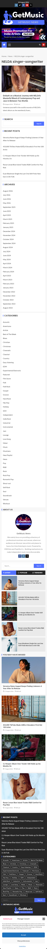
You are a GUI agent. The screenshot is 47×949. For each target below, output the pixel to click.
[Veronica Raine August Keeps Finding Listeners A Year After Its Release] (9, 583)
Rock (5, 471)
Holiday (6, 407)
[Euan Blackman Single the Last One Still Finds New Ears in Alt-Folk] (9, 645)
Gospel (5, 391)
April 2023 (7, 276)
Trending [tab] (38, 573)
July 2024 (6, 251)
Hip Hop (6, 403)
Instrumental (8, 427)
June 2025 (7, 211)
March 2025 (7, 219)
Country (6, 358)
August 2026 (8, 191)
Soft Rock (6, 487)
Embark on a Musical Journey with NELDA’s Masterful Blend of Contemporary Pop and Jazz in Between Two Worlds (22, 98)
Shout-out (7, 483)
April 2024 (7, 263)
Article (5, 330)
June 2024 (7, 255)
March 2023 (7, 280)
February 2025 (8, 223)
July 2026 (6, 195)
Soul (4, 491)
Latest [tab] (7, 573)
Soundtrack (7, 495)
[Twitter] (27, 556)
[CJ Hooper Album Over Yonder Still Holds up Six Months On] (9, 614)
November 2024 (9, 235)
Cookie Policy (22, 946)
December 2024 (9, 231)
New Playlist (7, 455)
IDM (4, 411)
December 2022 (9, 292)
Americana (7, 326)
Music (5, 447)
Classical (6, 354)
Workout (6, 503)
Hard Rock (7, 399)
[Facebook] (20, 556)
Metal (5, 443)
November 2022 (9, 296)
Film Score (7, 378)
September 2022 (9, 304)
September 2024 (9, 243)
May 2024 (7, 259)
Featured (6, 374)
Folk (4, 383)
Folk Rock (6, 387)
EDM (5, 366)
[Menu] (9, 44)
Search (8, 119)
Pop (4, 463)
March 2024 (7, 267)
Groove (6, 395)
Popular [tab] (23, 573)
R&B (4, 467)
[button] (44, 919)
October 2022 (8, 300)
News (5, 459)
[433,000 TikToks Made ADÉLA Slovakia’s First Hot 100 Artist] (9, 598)
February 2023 (8, 284)
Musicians (7, 451)
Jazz (4, 431)
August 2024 (8, 247)
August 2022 (8, 308)
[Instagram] (23, 556)
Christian (6, 342)
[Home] (4, 44)
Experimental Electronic (12, 370)
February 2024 (8, 272)
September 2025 (9, 207)
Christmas (7, 346)
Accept (23, 935)
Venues (6, 499)
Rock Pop (6, 475)
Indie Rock (7, 419)
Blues (5, 338)
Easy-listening (8, 362)
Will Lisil (17, 104)
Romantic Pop (8, 479)
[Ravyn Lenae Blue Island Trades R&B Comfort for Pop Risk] (9, 629)
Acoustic (6, 322)
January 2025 (8, 227)
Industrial (6, 423)
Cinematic (7, 350)
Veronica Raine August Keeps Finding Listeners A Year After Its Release (29, 583)
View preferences (23, 941)
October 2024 (8, 239)
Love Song (7, 439)
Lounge (6, 435)
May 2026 (7, 203)
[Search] (39, 45)
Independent (8, 415)
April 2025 (7, 215)
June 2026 (7, 199)
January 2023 (8, 288)
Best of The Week (9, 334)
